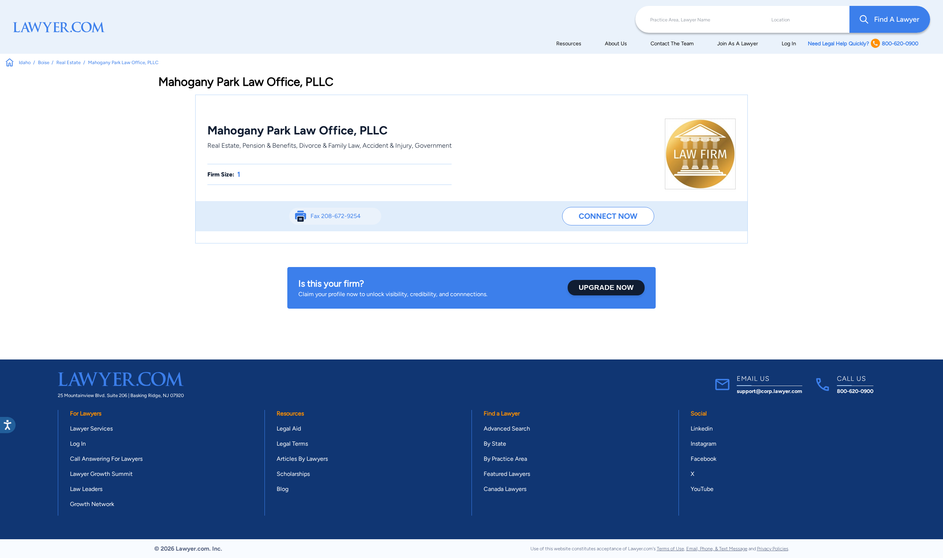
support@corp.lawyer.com (769, 391)
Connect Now (608, 216)
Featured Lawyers (507, 473)
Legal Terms (292, 443)
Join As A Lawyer (737, 43)
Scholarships (293, 473)
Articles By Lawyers (302, 458)
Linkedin (702, 428)
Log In (789, 43)
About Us (616, 43)
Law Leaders (86, 488)
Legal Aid (289, 428)
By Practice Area (505, 458)
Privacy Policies (772, 548)
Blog (282, 488)
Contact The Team (672, 43)
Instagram (703, 443)
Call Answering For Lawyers (106, 458)
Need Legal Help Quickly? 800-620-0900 (863, 43)
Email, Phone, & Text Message (716, 548)
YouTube (702, 488)
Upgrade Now (606, 287)
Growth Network (92, 504)
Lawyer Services (91, 428)
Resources (568, 43)
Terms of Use (670, 548)
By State (495, 443)
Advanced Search (507, 428)
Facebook (703, 458)
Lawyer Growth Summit (101, 473)
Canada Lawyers (505, 488)
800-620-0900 (855, 391)
